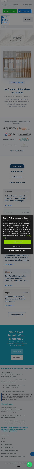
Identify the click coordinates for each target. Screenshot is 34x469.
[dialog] (17, 234)
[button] (17, 251)
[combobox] (30, 217)
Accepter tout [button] (18, 242)
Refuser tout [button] (17, 246)
